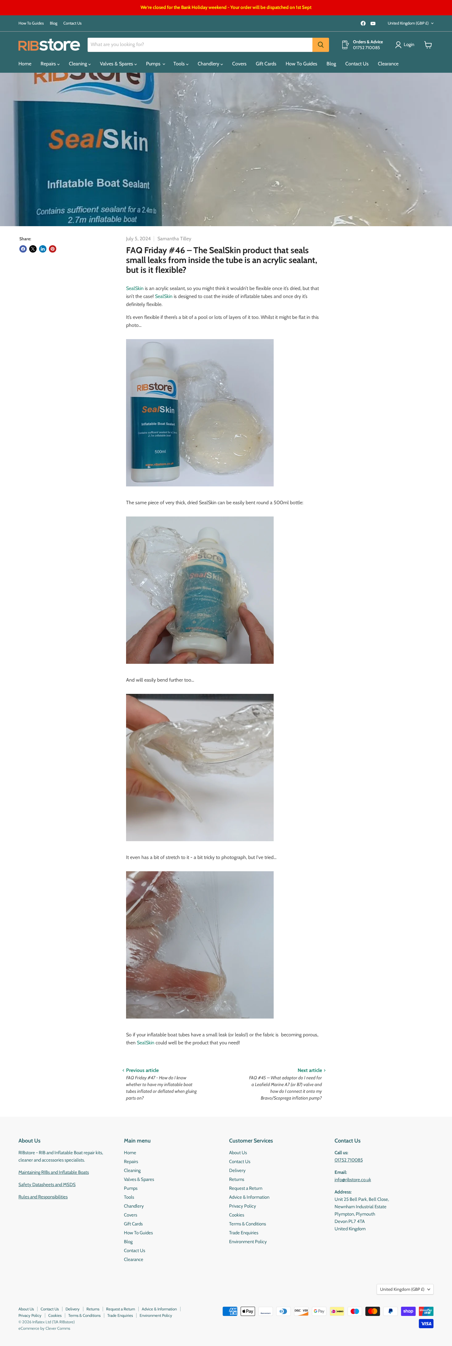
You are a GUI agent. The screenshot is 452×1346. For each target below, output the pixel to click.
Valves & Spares (117, 64)
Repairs (49, 64)
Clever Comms (58, 1328)
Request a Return (245, 1188)
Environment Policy (248, 1241)
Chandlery (209, 64)
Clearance (388, 64)
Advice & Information (249, 1197)
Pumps (154, 64)
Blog (53, 23)
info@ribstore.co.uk (353, 1179)
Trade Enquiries (243, 1233)
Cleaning (78, 64)
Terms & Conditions (247, 1224)
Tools (179, 64)
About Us (238, 1152)
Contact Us (72, 23)
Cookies (236, 1215)
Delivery (237, 1170)
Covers (239, 64)
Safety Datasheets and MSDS (47, 1184)
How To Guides (31, 23)
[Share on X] (33, 249)
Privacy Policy (242, 1206)
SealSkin (135, 288)
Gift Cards (266, 64)
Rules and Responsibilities (43, 1197)
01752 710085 (349, 1160)
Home (24, 64)
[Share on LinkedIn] (42, 249)
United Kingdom (408, 23)
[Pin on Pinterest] (52, 249)
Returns (236, 1179)
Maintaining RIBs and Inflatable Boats (53, 1172)
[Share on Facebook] (23, 249)
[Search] (320, 45)
